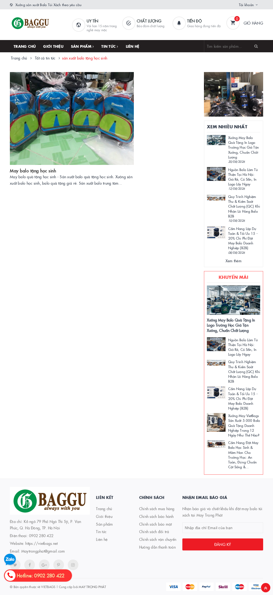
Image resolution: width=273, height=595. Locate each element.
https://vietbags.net (41, 543)
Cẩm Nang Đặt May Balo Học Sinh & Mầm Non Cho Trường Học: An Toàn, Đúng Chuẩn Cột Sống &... (243, 454)
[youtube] (58, 565)
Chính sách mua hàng (157, 508)
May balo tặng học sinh (33, 170)
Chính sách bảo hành (156, 516)
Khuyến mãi (233, 277)
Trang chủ (25, 46)
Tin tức (109, 46)
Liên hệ (132, 46)
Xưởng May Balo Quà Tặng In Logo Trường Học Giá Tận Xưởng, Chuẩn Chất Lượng (243, 147)
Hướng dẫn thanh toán (157, 547)
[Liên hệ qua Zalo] (10, 560)
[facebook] (29, 565)
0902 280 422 (41, 535)
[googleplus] (44, 565)
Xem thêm (234, 260)
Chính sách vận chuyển (157, 539)
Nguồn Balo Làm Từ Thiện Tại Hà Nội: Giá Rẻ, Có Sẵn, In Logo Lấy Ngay (243, 177)
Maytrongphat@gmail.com (43, 551)
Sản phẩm (82, 46)
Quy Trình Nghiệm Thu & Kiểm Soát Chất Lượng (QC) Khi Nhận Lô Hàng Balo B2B (244, 206)
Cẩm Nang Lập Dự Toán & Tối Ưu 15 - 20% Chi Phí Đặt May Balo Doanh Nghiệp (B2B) (243, 238)
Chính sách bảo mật (155, 524)
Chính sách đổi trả (154, 531)
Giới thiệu (53, 46)
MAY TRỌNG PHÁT (92, 586)
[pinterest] (73, 565)
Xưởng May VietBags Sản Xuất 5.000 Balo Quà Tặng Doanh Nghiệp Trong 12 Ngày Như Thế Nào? (244, 425)
